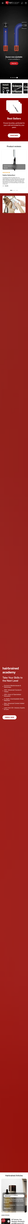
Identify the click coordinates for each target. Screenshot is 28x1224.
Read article (7, 1208)
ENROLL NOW (9, 717)
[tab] (10, 77)
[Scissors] (17, 88)
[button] (11, 190)
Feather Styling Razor (8, 165)
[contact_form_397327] (3, 1220)
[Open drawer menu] (2, 3)
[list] (14, 88)
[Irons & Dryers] (5, 88)
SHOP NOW (14, 135)
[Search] (22, 3)
